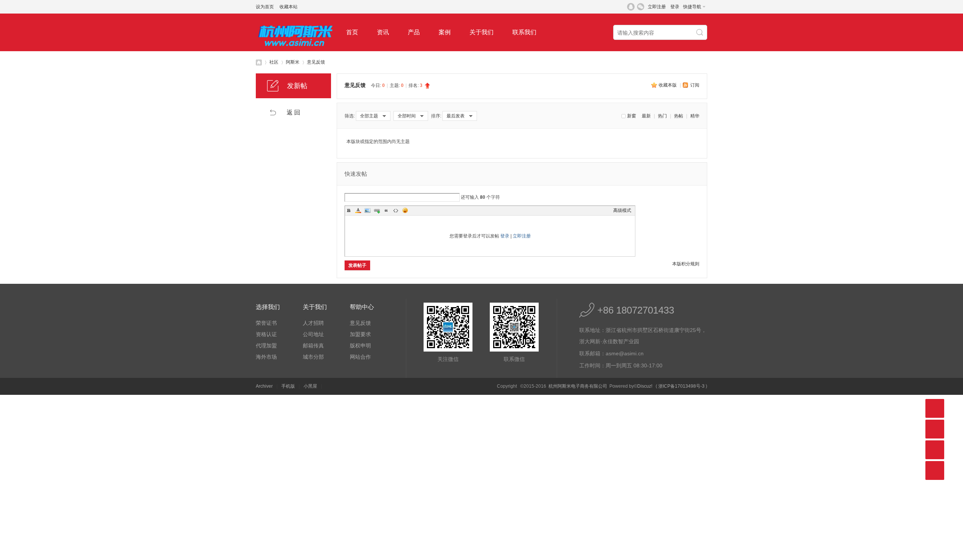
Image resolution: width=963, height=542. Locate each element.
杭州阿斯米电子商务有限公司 (259, 62)
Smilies (405, 210)
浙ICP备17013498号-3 (681, 386)
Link (377, 210)
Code (395, 210)
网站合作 (360, 357)
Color (358, 210)
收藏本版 (668, 85)
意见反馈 (316, 62)
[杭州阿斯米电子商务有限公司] (295, 49)
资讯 (383, 32)
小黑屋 (310, 386)
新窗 (631, 116)
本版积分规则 (685, 263)
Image (367, 210)
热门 (662, 116)
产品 (414, 32)
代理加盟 (266, 346)
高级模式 (622, 210)
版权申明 (360, 346)
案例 (445, 32)
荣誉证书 (266, 323)
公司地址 (313, 334)
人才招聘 (313, 323)
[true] (700, 33)
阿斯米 (292, 62)
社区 (273, 62)
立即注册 (657, 6)
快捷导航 (692, 6)
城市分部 (313, 357)
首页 (352, 32)
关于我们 (481, 32)
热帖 (678, 116)
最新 (646, 116)
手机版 (288, 386)
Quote (386, 210)
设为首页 (265, 6)
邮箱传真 (313, 346)
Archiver (264, 386)
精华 (694, 116)
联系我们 (524, 32)
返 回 (293, 112)
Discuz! (644, 386)
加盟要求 (360, 334)
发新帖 (297, 86)
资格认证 (266, 334)
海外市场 (266, 357)
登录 (674, 6)
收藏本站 (288, 6)
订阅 (694, 85)
